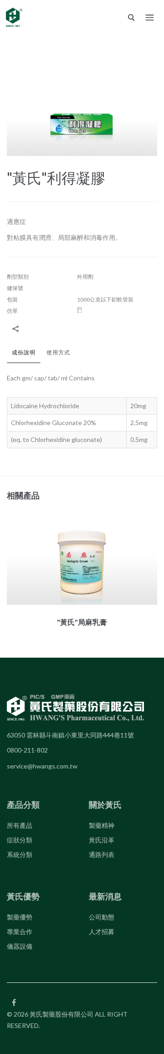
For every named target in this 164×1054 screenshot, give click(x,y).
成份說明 (24, 352)
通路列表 (101, 854)
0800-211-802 (27, 750)
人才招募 (101, 931)
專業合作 (19, 931)
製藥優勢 (19, 917)
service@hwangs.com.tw (42, 766)
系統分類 (19, 854)
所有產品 (19, 825)
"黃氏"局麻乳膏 (82, 622)
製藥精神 (101, 825)
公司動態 (101, 917)
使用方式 (58, 352)
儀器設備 (19, 946)
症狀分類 (19, 840)
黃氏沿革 (101, 840)
